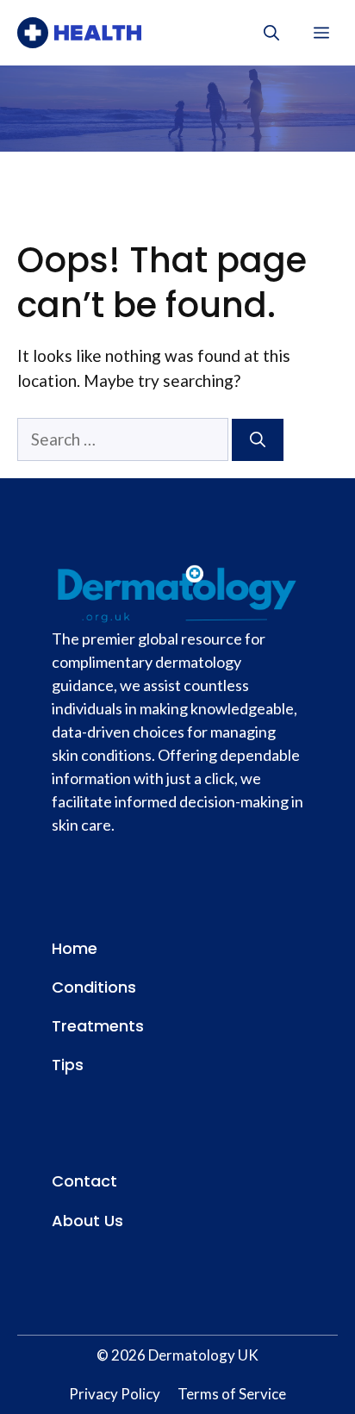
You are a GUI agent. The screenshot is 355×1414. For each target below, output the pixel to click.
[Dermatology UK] (79, 33)
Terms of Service (232, 1394)
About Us (87, 1220)
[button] (271, 33)
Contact (84, 1181)
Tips (68, 1064)
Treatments (98, 1026)
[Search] (257, 440)
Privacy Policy (114, 1394)
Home (74, 948)
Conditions (94, 987)
